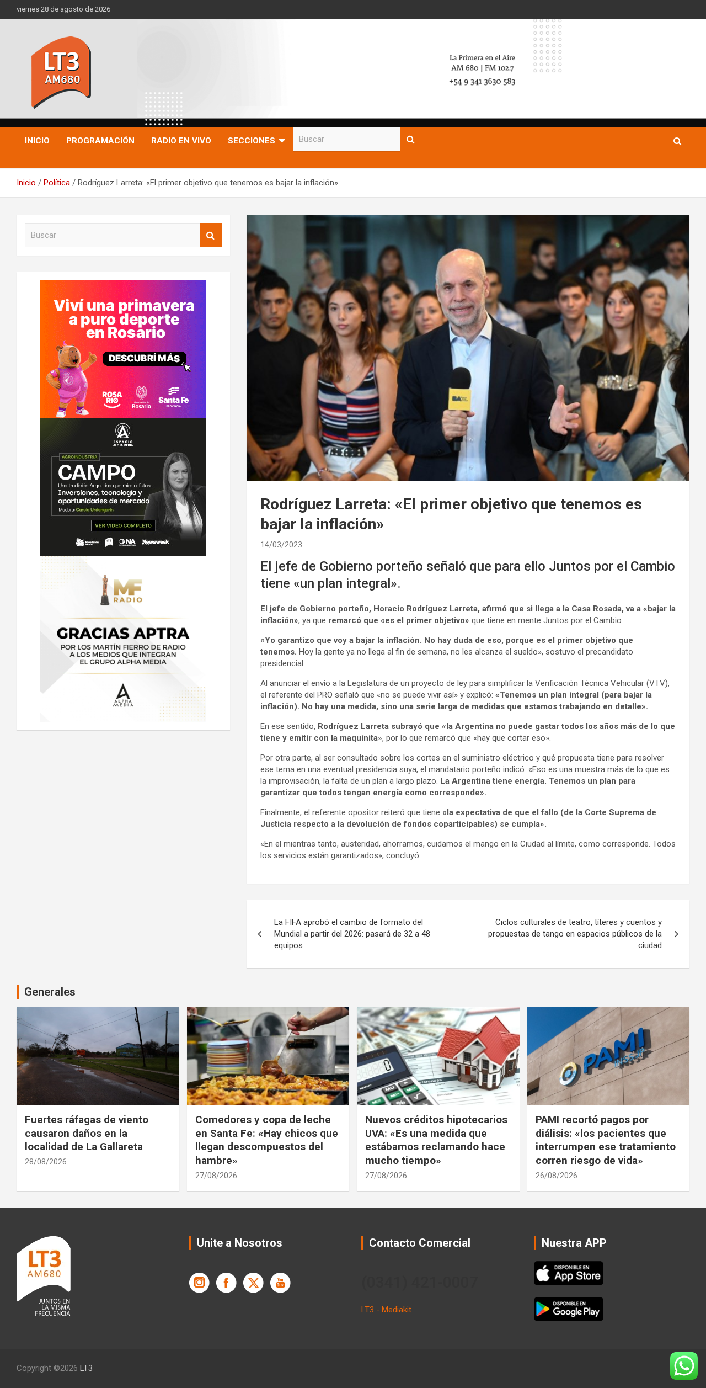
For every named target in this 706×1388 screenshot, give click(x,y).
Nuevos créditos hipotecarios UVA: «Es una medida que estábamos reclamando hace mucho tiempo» (436, 1140)
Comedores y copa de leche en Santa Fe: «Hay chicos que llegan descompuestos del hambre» (266, 1140)
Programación (100, 141)
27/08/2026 (216, 1175)
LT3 (86, 1368)
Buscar (411, 139)
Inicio (37, 141)
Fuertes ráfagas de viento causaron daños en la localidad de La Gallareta (86, 1133)
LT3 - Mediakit (386, 1310)
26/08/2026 (556, 1175)
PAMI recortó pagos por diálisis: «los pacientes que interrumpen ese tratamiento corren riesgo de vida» (606, 1140)
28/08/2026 (46, 1161)
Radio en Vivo (181, 141)
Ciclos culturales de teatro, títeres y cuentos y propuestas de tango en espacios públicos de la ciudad (575, 933)
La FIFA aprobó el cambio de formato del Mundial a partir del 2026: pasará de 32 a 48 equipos (352, 933)
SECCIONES (251, 141)
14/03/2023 (281, 544)
